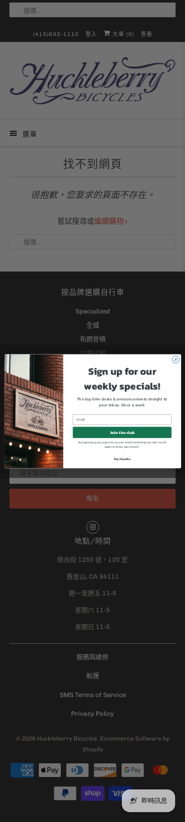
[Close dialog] (175, 359)
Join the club (122, 432)
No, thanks (122, 458)
